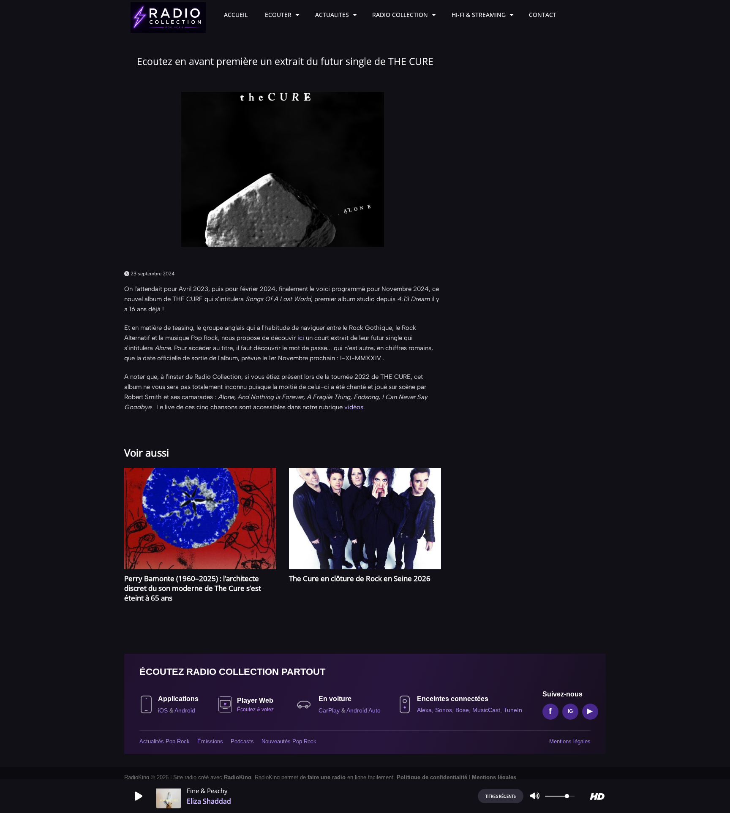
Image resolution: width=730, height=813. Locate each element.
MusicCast (486, 710)
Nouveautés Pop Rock (288, 741)
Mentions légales (570, 741)
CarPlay (330, 710)
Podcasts (242, 741)
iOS (163, 710)
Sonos (443, 710)
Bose (462, 710)
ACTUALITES (332, 15)
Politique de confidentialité (432, 777)
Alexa (424, 710)
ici (300, 338)
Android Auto (363, 710)
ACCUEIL (236, 15)
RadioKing (237, 777)
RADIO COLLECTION (400, 15)
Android (184, 710)
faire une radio (327, 777)
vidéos (353, 407)
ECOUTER (278, 15)
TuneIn (513, 710)
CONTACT (542, 15)
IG (570, 711)
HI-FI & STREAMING (479, 15)
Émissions (210, 741)
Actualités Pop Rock (164, 741)
